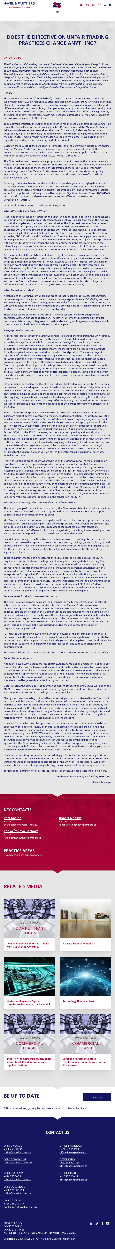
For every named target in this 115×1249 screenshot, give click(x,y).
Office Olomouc (14, 1187)
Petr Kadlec (12, 818)
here (103, 771)
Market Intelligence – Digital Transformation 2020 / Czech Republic (28, 1003)
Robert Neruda (70, 818)
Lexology (106, 782)
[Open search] (81, 5)
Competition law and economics (24, 855)
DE (99, 5)
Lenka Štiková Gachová (21, 831)
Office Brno (67, 1159)
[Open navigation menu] (57, 13)
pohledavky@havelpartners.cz (20, 1207)
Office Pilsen (67, 1173)
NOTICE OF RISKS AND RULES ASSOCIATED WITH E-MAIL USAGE (40, 1233)
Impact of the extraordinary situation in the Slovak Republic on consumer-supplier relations (28, 1062)
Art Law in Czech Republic (78, 944)
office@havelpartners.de (18, 1163)
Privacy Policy (13, 1223)
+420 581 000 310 (14, 1190)
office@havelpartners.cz (17, 1152)
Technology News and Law (78, 1001)
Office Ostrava (13, 1173)
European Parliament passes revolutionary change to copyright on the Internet (85, 1062)
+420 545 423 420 (69, 1163)
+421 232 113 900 (69, 1149)
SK (93, 5)
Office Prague (13, 1146)
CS (87, 5)
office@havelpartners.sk (73, 1152)
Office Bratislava (70, 1146)
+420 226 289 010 (14, 1204)
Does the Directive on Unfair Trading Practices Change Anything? (27, 945)
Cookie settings (14, 1230)
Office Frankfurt (15, 1159)
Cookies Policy (13, 1226)
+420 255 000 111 (14, 1149)
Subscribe (97, 1097)
